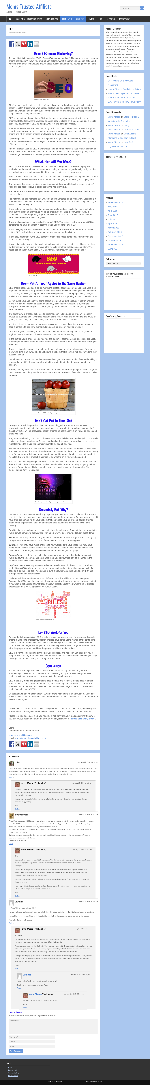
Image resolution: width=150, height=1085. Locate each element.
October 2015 (114, 240)
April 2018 (112, 211)
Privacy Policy (124, 19)
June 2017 (113, 215)
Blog (100, 19)
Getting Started (52, 19)
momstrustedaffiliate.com (20, 735)
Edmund (27, 975)
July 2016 (112, 219)
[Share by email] (36, 44)
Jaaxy (126, 125)
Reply (11, 777)
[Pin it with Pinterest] (24, 44)
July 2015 (112, 249)
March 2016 (113, 228)
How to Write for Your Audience (122, 97)
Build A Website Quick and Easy (73, 19)
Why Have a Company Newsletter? (124, 102)
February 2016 (115, 232)
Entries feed (12, 1070)
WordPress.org (13, 1076)
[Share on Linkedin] (30, 44)
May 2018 (112, 207)
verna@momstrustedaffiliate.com (30, 738)
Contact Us (111, 19)
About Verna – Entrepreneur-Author (29, 19)
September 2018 (116, 202)
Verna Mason (35, 994)
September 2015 (116, 244)
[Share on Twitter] (18, 44)
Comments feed (13, 1073)
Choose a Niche (131, 129)
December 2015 (115, 236)
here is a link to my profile (82, 719)
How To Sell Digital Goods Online (123, 93)
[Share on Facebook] (11, 44)
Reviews (91, 19)
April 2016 (112, 223)
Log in (10, 1067)
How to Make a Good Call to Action (124, 89)
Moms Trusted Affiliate (29, 6)
